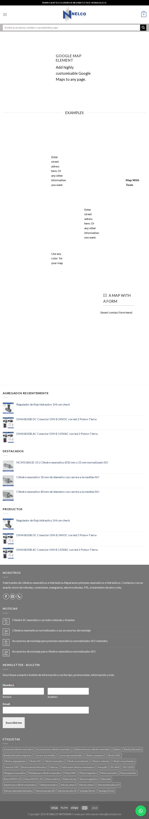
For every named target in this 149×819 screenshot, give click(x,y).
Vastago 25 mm (106, 790)
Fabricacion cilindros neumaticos (77, 767)
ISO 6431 (115, 767)
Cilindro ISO (35, 761)
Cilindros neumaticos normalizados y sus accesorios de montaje (51, 630)
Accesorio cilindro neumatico (18, 749)
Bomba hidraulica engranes (18, 755)
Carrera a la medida (45, 755)
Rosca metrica (53, 779)
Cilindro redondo (100, 761)
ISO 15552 (128, 767)
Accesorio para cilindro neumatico (53, 749)
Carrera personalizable (70, 755)
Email (7, 704)
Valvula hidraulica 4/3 (109, 784)
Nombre (9, 685)
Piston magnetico (88, 773)
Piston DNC (70, 773)
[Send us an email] (13, 596)
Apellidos (53, 696)
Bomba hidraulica (133, 749)
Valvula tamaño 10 (67, 790)
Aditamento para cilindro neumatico (92, 749)
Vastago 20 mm (87, 790)
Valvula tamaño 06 (45, 790)
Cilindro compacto (94, 755)
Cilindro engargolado (14, 761)
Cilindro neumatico (54, 761)
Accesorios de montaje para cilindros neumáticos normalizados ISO (54, 651)
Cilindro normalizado (77, 761)
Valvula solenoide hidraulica (18, 790)
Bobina (117, 749)
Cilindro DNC (114, 755)
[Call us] (19, 596)
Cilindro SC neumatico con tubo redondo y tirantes (43, 620)
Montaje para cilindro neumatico (45, 773)
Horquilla (102, 767)
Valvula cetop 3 (68, 784)
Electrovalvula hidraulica (33, 767)
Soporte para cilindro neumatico (20, 784)
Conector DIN (11, 767)
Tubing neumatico (48, 784)
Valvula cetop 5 (86, 784)
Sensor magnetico (89, 779)
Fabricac (53, 767)
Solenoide (106, 779)
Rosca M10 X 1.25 (12, 779)
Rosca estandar (128, 773)
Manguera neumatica (14, 773)
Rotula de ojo (69, 779)
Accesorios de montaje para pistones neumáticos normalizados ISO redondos (60, 641)
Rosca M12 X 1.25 (33, 779)
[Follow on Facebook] (6, 596)
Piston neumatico (108, 773)
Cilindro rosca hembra (123, 761)
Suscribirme (14, 722)
